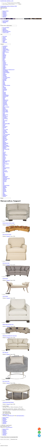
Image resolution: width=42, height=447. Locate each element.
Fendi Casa (5, 90)
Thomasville (5, 179)
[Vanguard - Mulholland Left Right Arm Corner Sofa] (17, 333)
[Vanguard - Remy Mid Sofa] (17, 350)
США (4, 41)
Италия (4, 40)
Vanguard (4, 189)
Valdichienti (5, 187)
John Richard (5, 120)
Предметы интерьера (6, 31)
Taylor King (5, 177)
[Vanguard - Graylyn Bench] (17, 294)
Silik (3, 172)
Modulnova (5, 147)
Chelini (4, 68)
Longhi (4, 133)
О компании (5, 14)
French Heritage (5, 96)
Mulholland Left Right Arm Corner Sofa (10, 335)
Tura (3, 182)
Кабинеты (4, 29)
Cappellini (4, 62)
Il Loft (4, 112)
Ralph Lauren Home (6, 160)
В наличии (5, 12)
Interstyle (4, 115)
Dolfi (3, 81)
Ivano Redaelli (5, 116)
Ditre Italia (4, 80)
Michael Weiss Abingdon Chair (8, 324)
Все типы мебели (6, 27)
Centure (4, 66)
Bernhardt (4, 54)
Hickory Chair (5, 109)
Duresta (4, 84)
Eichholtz (4, 87)
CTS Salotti (5, 76)
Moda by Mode (5, 145)
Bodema (4, 56)
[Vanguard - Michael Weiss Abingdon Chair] (17, 322)
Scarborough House (6, 167)
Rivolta (4, 162)
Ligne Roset (5, 131)
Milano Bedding (5, 143)
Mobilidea (4, 144)
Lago (3, 128)
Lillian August (5, 132)
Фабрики (4, 11)
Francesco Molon (6, 95)
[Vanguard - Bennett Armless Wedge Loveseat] (17, 220)
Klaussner (4, 127)
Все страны (5, 36)
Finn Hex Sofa (5, 278)
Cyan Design (5, 78)
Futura (4, 98)
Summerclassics (5, 176)
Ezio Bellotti (5, 89)
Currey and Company (6, 77)
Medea (4, 141)
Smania (4, 173)
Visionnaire (5, 191)
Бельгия (4, 38)
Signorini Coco (5, 171)
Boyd (4, 59)
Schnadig (4, 168)
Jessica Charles (5, 118)
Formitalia (4, 94)
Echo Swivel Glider (6, 263)
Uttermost (4, 186)
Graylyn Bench (5, 296)
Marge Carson (5, 139)
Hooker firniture (5, 111)
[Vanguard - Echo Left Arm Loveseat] (17, 232)
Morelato (4, 148)
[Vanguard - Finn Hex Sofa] (17, 276)
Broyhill (4, 60)
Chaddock (4, 67)
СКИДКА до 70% (6, 0)
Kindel (4, 125)
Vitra (3, 192)
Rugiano (4, 165)
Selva (4, 169)
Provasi (4, 158)
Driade (4, 83)
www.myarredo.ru (9, 427)
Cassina (4, 65)
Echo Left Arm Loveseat (7, 234)
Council (4, 73)
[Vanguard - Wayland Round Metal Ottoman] (17, 400)
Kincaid (4, 124)
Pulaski (4, 159)
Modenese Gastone (6, 146)
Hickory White (5, 110)
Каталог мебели (6, 10)
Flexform (4, 92)
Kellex (4, 122)
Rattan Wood (5, 161)
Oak (3, 150)
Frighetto (4, 97)
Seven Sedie (5, 170)
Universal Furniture (6, 185)
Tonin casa (4, 180)
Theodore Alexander (6, 178)
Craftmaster (5, 74)
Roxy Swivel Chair (6, 381)
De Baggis (4, 79)
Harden (4, 107)
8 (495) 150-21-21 (3, 7)
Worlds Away (5, 195)
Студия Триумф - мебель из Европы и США (8, 6)
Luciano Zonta (5, 135)
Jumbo (4, 121)
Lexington (4, 130)
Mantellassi (5, 138)
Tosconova (4, 181)
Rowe (4, 164)
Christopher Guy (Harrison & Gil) (8, 69)
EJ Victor (4, 88)
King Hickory (5, 126)
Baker (4, 52)
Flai (3, 91)
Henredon (4, 108)
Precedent (4, 157)
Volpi (3, 193)
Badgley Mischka (6, 51)
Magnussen (5, 136)
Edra (3, 86)
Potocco (4, 156)
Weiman (4, 194)
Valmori (4, 188)
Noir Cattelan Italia (6, 149)
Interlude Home (5, 114)
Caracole (4, 63)
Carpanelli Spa (5, 64)
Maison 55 (4, 137)
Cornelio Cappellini (6, 72)
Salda (4, 166)
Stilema (4, 175)
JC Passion (4, 117)
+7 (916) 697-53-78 (10, 415)
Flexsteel (4, 93)
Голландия (5, 39)
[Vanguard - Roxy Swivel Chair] (16, 379)
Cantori (4, 61)
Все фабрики (2, 18)
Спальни (4, 28)
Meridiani (4, 142)
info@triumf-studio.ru (20, 415)
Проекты (4, 13)
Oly (3, 151)
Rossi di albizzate (6, 163)
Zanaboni (4, 196)
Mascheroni (5, 140)
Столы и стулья (5, 32)
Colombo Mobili (5, 71)
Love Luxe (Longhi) (6, 134)
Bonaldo (4, 57)
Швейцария (5, 42)
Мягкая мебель (5, 30)
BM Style (4, 55)
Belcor (4, 53)
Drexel (4, 82)
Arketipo (4, 50)
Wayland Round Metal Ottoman (8, 402)
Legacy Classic (5, 129)
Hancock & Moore (6, 106)
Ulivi (3, 184)
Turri (3, 183)
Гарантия (4, 15)
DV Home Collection (6, 85)
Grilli (3, 105)
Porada (4, 155)
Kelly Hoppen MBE (6, 123)
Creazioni (4, 75)
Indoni (4, 113)
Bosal (4, 58)
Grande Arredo (5, 104)
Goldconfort (5, 103)
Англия (4, 37)
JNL (3, 119)
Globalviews (5, 102)
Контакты (4, 16)
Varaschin (4, 190)
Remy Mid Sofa (5, 352)
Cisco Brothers (5, 70)
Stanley (4, 174)
